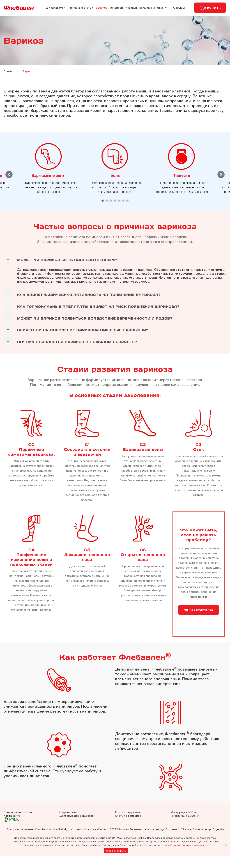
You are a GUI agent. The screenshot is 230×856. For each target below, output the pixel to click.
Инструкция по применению (144, 8)
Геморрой (116, 8)
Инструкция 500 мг (184, 812)
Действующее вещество (76, 816)
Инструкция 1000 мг (185, 816)
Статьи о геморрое (128, 816)
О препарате (68, 812)
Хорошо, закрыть (116, 850)
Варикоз (101, 8)
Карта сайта (12, 816)
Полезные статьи (81, 8)
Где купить (210, 7)
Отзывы (179, 8)
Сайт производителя (18, 812)
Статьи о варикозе (128, 812)
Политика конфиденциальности (188, 845)
